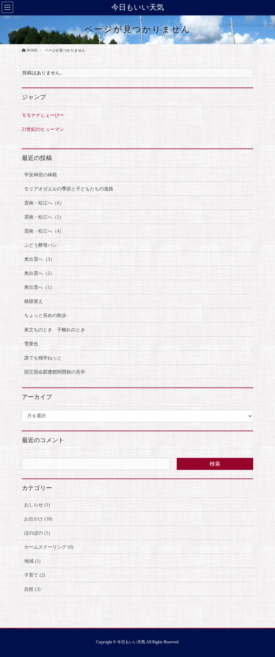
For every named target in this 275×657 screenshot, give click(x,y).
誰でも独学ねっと (43, 357)
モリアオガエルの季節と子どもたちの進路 (68, 188)
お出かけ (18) (38, 518)
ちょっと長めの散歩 (45, 315)
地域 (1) (32, 561)
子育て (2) (34, 575)
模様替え (33, 301)
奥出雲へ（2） (39, 273)
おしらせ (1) (37, 504)
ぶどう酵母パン (40, 245)
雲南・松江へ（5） (44, 217)
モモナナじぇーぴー (43, 115)
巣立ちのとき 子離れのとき (54, 329)
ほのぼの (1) (37, 533)
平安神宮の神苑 (40, 174)
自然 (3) (32, 589)
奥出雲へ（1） (39, 287)
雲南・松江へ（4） (44, 231)
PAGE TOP (262, 631)
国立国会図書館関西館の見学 (54, 372)
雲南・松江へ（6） (44, 203)
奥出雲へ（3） (39, 259)
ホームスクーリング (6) (48, 547)
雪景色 (31, 343)
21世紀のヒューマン (43, 129)
